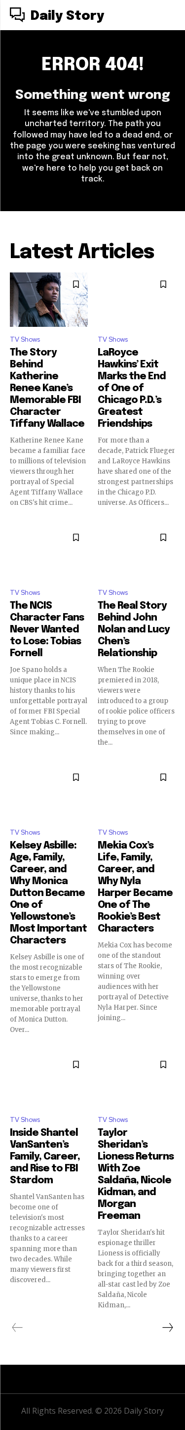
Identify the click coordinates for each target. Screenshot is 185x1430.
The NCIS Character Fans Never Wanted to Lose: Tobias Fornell (47, 630)
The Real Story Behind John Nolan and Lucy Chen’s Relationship (134, 630)
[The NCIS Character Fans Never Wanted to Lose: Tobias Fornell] (49, 553)
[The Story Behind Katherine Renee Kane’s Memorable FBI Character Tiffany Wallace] (49, 299)
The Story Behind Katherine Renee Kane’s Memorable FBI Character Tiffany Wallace (47, 388)
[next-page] (167, 1327)
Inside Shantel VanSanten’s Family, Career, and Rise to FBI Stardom (45, 1157)
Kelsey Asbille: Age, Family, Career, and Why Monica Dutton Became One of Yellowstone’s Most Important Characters (48, 893)
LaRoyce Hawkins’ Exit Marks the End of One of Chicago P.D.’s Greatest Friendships (132, 388)
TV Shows (25, 339)
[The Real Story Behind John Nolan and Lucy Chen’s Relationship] (137, 553)
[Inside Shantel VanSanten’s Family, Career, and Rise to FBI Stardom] (49, 1080)
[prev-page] (17, 1327)
